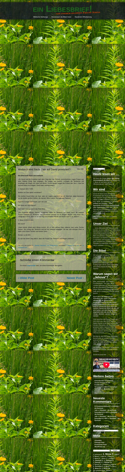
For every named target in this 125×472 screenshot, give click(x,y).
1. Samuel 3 (108, 460)
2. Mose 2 (107, 466)
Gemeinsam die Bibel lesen (61, 17)
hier (101, 199)
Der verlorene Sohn (99, 470)
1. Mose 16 (103, 456)
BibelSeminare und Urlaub (104, 393)
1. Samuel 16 (105, 464)
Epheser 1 (109, 470)
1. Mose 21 (96, 458)
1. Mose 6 (96, 456)
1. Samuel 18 (112, 464)
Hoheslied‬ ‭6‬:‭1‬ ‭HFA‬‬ (101, 418)
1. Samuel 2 (98, 460)
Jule (96, 410)
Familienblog (99, 385)
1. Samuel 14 (107, 462)
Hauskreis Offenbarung (83, 17)
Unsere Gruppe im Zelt (102, 382)
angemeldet (31, 265)
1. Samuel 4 (97, 462)
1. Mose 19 (110, 456)
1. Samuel (36, 245)
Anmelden (98, 440)
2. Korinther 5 (98, 466)
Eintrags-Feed (99, 442)
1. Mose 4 (116, 454)
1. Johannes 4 (97, 454)
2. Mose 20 (106, 468)
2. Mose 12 (97, 468)
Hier (94, 216)
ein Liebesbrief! (62, 9)
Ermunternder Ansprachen (104, 380)
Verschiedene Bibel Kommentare (106, 387)
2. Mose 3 (113, 466)
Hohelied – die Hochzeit (108, 410)
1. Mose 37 (104, 458)
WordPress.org (100, 446)
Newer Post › (75, 278)
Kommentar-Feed (101, 444)
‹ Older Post (26, 278)
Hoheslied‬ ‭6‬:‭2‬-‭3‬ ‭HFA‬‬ (102, 412)
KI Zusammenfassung (102, 406)
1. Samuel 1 (111, 458)
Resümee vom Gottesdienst (49, 245)
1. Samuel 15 (97, 464)
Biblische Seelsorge (40, 17)
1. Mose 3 (108, 454)
